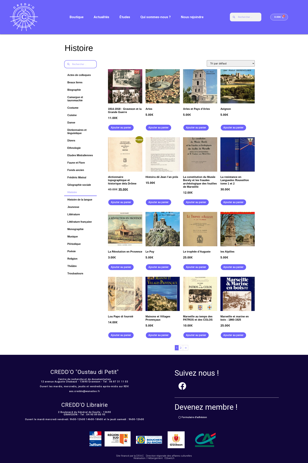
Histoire (72, 192)
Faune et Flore (76, 162)
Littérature (73, 214)
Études (125, 17)
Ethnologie (74, 148)
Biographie (74, 89)
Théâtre (72, 266)
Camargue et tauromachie (75, 99)
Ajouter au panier (121, 127)
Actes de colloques (79, 75)
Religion (72, 258)
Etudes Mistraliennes (80, 155)
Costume (72, 107)
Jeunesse (73, 207)
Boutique (76, 17)
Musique (72, 236)
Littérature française (79, 221)
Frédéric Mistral (76, 177)
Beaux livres (74, 82)
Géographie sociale (79, 184)
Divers (71, 140)
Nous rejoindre (192, 17)
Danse (71, 122)
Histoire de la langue (79, 199)
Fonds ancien (75, 170)
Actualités (101, 17)
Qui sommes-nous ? (155, 17)
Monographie (75, 229)
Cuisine (72, 115)
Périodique (74, 244)
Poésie (71, 251)
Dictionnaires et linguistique (76, 132)
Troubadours (75, 273)
